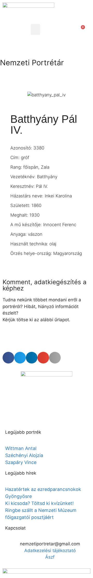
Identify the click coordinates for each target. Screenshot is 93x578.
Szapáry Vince (20, 462)
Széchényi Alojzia (24, 455)
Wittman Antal (21, 448)
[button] (35, 29)
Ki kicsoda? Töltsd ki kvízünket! (39, 503)
